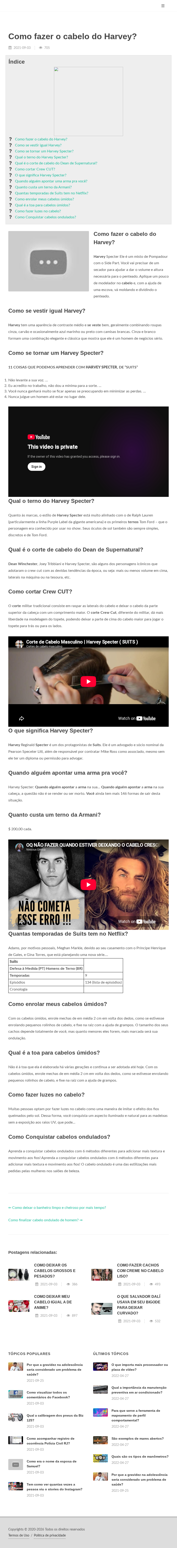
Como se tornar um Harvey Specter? (44, 151)
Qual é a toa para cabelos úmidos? (42, 205)
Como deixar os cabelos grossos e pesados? (55, 1270)
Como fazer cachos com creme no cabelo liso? (140, 1270)
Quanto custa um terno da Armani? (43, 187)
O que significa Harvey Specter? (40, 175)
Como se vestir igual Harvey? (38, 145)
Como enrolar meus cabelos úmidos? (44, 199)
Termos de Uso (18, 1535)
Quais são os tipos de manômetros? (140, 1456)
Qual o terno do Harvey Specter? (41, 157)
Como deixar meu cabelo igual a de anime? (53, 1302)
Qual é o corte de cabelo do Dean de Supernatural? (56, 163)
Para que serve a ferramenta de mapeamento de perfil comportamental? (136, 1415)
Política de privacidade (50, 1535)
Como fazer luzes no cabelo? (38, 211)
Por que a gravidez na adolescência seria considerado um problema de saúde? (55, 1369)
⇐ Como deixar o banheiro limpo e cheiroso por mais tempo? (57, 1208)
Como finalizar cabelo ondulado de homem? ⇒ (45, 1220)
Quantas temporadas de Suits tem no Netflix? (51, 193)
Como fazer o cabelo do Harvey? (41, 139)
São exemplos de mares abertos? (138, 1438)
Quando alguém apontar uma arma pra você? (51, 181)
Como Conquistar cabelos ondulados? (45, 217)
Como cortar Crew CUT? (35, 169)
